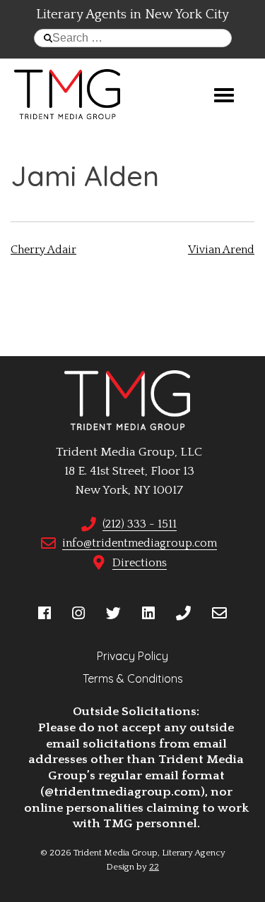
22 (154, 867)
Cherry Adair (43, 249)
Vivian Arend (221, 249)
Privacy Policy (132, 656)
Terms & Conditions (133, 678)
